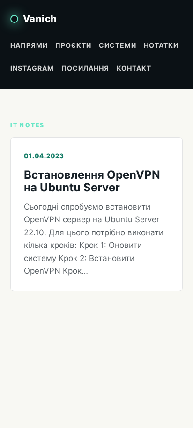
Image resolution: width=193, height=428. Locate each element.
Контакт (134, 68)
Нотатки (161, 45)
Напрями (29, 45)
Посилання (85, 68)
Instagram (32, 68)
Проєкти (73, 45)
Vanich (40, 18)
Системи (117, 45)
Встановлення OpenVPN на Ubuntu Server (92, 181)
